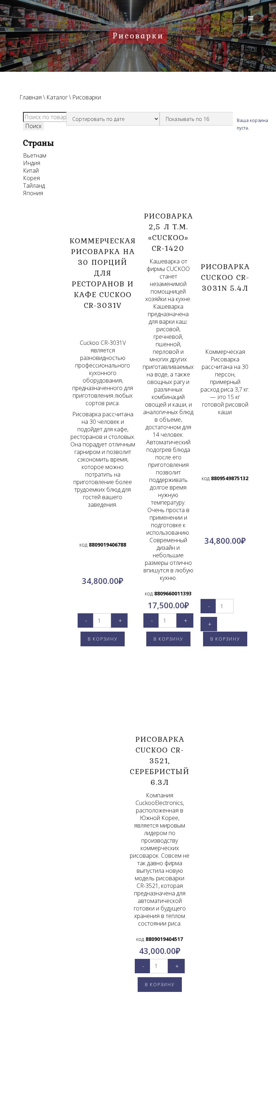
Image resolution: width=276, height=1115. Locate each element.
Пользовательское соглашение (55, 1090)
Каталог (57, 97)
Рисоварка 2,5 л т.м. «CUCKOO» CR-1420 (168, 232)
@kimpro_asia (154, 1075)
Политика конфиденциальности (55, 1073)
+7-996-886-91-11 (151, 1084)
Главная (30, 97)
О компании (55, 1051)
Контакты (55, 1059)
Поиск (33, 126)
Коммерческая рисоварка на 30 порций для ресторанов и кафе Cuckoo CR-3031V (102, 273)
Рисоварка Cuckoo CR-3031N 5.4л (225, 277)
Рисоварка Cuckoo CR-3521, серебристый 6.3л (159, 760)
